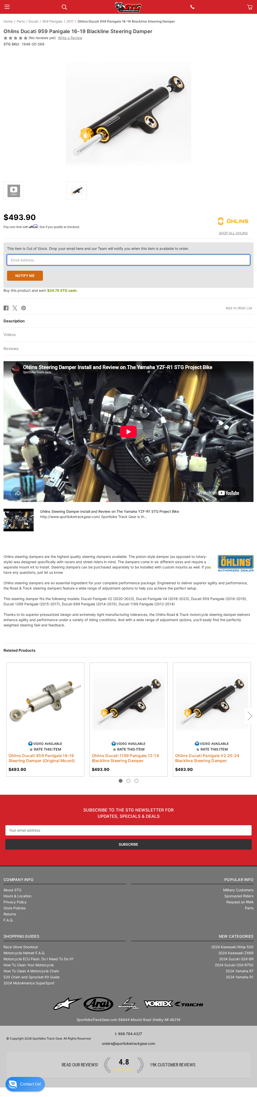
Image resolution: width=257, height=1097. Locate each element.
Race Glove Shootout (21, 947)
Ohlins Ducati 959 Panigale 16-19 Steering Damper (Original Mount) (42, 758)
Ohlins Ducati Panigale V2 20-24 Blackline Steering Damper (207, 758)
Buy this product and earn (41, 290)
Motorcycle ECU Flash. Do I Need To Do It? (39, 959)
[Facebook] (6, 308)
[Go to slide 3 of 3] (136, 781)
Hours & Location (17, 896)
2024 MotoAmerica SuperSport (29, 983)
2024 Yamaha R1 (239, 977)
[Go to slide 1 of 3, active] (120, 781)
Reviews (11, 348)
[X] (14, 308)
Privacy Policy (15, 902)
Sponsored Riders (238, 896)
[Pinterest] (23, 308)
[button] (25, 1084)
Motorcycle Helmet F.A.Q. (24, 953)
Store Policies (15, 908)
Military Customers (238, 890)
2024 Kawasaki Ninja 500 (232, 947)
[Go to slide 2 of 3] (128, 781)
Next (250, 715)
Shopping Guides (21, 936)
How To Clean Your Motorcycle (29, 965)
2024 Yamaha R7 (239, 971)
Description (14, 321)
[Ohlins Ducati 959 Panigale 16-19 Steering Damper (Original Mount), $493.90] (45, 702)
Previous (7, 715)
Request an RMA (239, 902)
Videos (10, 334)
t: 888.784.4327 (128, 1034)
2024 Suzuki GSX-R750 (234, 965)
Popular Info (238, 879)
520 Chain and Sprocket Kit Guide (31, 977)
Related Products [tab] (19, 650)
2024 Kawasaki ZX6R (235, 953)
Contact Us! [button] (30, 1084)
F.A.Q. (8, 920)
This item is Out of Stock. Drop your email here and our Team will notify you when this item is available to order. (98, 248)
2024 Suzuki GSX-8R (236, 959)
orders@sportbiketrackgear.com (128, 1043)
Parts (249, 908)
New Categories (236, 936)
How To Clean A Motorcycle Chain (31, 971)
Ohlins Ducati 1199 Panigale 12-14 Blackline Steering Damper (125, 758)
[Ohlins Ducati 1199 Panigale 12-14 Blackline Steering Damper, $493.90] (129, 702)
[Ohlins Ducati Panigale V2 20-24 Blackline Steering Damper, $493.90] (212, 702)
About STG (12, 890)
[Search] (64, 6)
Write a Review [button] (70, 38)
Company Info (19, 879)
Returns (10, 914)
